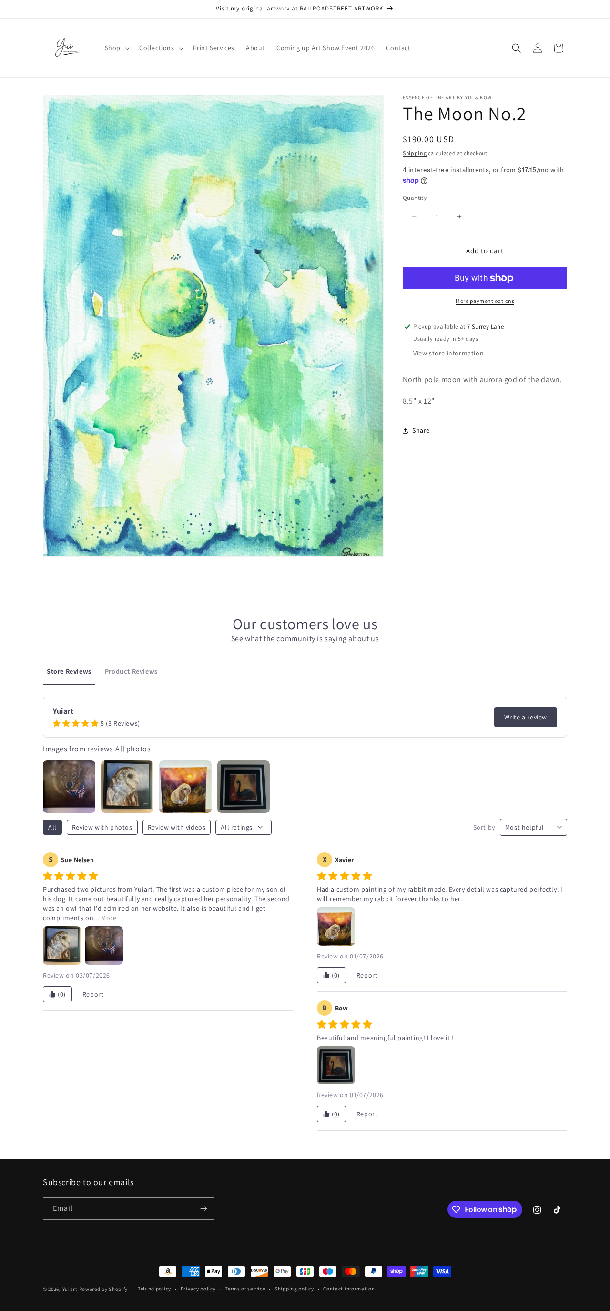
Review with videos (177, 827)
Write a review (525, 717)
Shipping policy (294, 1288)
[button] (116, 48)
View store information (448, 353)
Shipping (415, 152)
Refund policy (154, 1288)
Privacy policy (198, 1288)
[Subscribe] (203, 1208)
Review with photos (102, 827)
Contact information (349, 1288)
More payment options (485, 300)
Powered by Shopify (103, 1289)
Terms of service (245, 1288)
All (52, 827)
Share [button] (421, 430)
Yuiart (70, 1289)
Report (93, 994)
